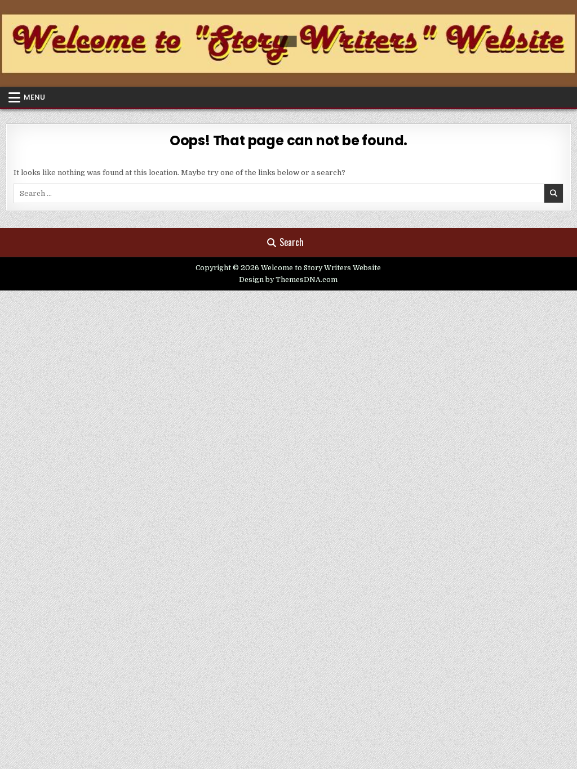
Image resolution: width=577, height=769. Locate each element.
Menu (34, 97)
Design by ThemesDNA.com (288, 280)
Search (291, 242)
